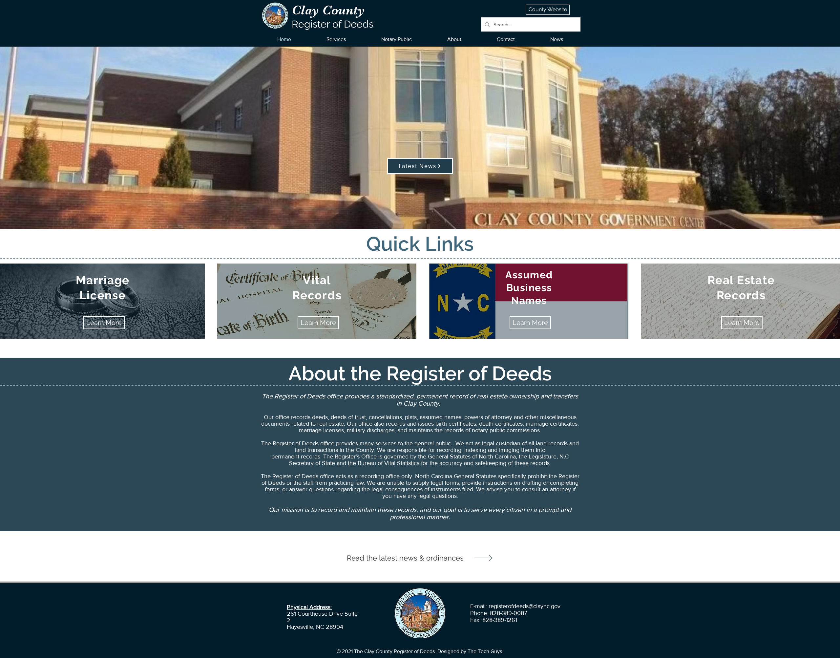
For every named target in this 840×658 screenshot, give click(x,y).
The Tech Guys (485, 651)
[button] (336, 39)
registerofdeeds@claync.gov (524, 606)
